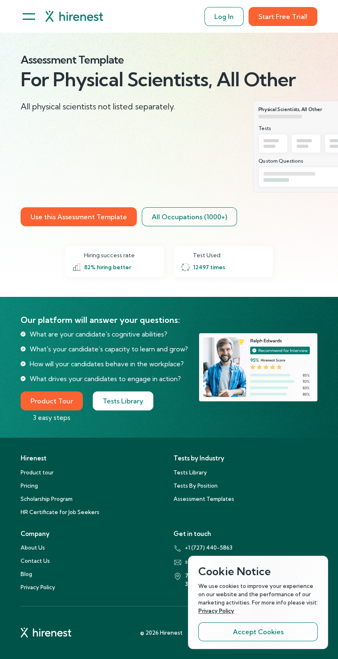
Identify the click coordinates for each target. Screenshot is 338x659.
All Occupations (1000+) (189, 217)
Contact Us (35, 560)
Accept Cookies (258, 632)
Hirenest (34, 458)
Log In (224, 16)
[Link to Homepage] (74, 16)
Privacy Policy (38, 587)
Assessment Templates (204, 498)
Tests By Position (196, 485)
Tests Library (123, 401)
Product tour (37, 472)
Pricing (29, 485)
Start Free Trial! (282, 16)
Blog (26, 574)
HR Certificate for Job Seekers (60, 512)
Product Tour (52, 401)
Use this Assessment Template (79, 217)
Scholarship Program (47, 498)
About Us (33, 547)
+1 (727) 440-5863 (208, 547)
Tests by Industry (199, 458)
